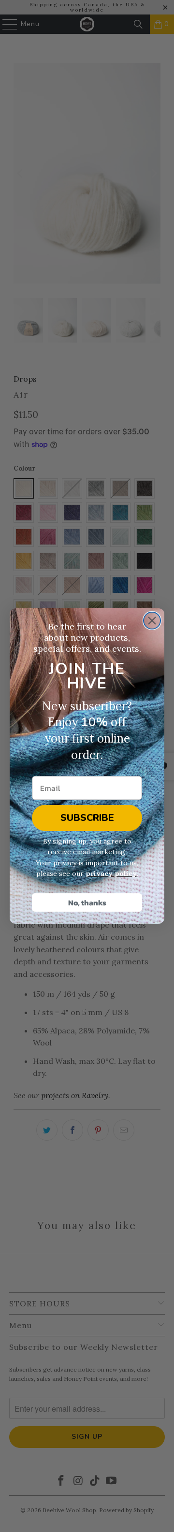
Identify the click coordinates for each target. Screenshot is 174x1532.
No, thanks (87, 902)
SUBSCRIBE (87, 817)
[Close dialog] (152, 620)
